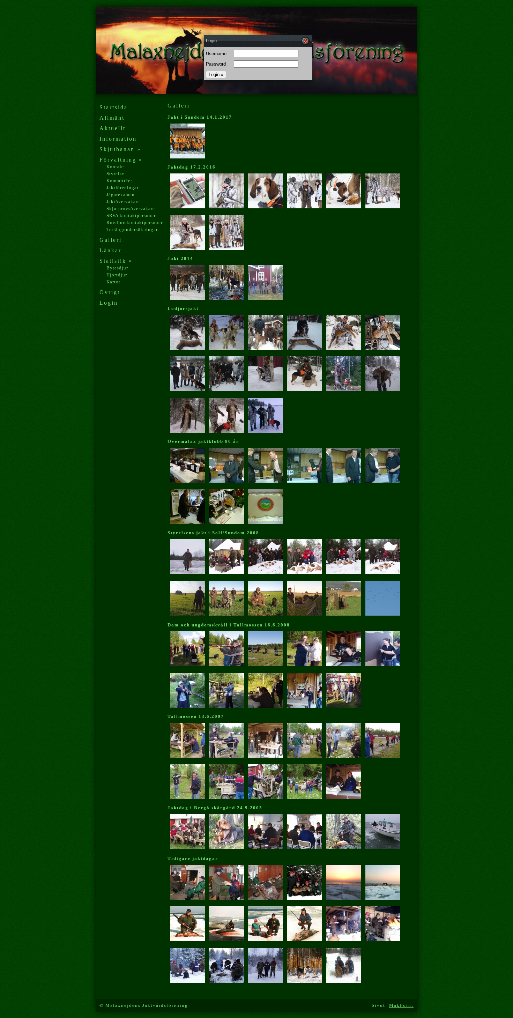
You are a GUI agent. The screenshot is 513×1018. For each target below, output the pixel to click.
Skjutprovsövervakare (130, 208)
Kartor (113, 281)
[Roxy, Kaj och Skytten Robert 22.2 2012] (226, 431)
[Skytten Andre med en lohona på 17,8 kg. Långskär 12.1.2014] (343, 348)
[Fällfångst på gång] (343, 756)
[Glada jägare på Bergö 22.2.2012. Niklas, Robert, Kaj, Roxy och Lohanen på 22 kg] (265, 431)
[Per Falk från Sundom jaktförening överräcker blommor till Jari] (382, 481)
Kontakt (115, 166)
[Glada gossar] (226, 248)
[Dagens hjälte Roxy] (265, 206)
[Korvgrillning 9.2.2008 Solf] (226, 572)
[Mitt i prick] (382, 664)
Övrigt (109, 292)
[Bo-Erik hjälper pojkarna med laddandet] (226, 756)
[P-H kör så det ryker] (265, 797)
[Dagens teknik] (187, 206)
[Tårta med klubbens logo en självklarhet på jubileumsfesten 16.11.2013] (265, 522)
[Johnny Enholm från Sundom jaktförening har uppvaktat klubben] (343, 481)
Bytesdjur (117, 267)
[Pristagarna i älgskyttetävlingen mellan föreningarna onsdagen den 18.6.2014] (265, 298)
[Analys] (382, 206)
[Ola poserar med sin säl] (187, 939)
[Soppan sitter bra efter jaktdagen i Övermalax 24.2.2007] (382, 939)
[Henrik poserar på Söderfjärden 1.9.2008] (265, 614)
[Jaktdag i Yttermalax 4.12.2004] (187, 981)
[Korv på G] (304, 756)
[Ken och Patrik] (343, 981)
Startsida (113, 107)
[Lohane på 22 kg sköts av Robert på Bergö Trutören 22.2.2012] (382, 389)
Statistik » (116, 261)
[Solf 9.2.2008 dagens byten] (343, 572)
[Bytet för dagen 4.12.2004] (265, 981)
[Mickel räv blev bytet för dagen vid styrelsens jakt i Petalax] (304, 898)
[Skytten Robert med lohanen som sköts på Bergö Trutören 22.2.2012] (187, 431)
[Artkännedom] (304, 706)
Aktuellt (112, 128)
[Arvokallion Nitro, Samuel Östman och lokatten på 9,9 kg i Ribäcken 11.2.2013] (304, 389)
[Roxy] (304, 981)
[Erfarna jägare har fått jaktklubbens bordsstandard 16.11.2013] (187, 481)
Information (118, 139)
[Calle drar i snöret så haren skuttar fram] (187, 797)
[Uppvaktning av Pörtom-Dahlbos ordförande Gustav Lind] (304, 481)
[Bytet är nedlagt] (343, 206)
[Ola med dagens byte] (343, 847)
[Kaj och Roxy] (187, 248)
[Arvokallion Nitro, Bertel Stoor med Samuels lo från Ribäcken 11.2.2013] (265, 389)
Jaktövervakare (123, 201)
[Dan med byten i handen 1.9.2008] (187, 614)
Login (108, 303)
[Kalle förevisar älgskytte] (343, 797)
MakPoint (401, 1005)
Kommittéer (119, 180)
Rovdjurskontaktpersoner (134, 222)
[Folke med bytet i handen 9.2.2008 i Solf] (187, 572)
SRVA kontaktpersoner (131, 215)
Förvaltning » (121, 160)
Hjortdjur (116, 274)
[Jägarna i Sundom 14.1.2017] (187, 156)
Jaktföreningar (122, 187)
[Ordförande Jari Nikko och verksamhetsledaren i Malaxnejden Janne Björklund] (265, 481)
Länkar (110, 250)
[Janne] (226, 206)
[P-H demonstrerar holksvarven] (226, 797)
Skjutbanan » (120, 149)
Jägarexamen (120, 194)
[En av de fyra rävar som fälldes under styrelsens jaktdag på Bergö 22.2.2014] (187, 298)
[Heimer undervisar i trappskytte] (382, 756)
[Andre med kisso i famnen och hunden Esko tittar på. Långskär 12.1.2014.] (382, 348)
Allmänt (112, 118)
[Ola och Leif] (226, 898)
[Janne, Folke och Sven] (304, 206)
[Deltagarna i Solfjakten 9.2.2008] (265, 572)
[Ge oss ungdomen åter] (343, 706)
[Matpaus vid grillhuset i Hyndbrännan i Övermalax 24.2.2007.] (343, 939)
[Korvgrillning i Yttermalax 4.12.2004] (226, 981)
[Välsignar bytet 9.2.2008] (382, 572)
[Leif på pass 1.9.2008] (343, 614)
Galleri (110, 240)
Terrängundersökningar (132, 229)
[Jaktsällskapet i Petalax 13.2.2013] (226, 389)
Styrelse (115, 173)
